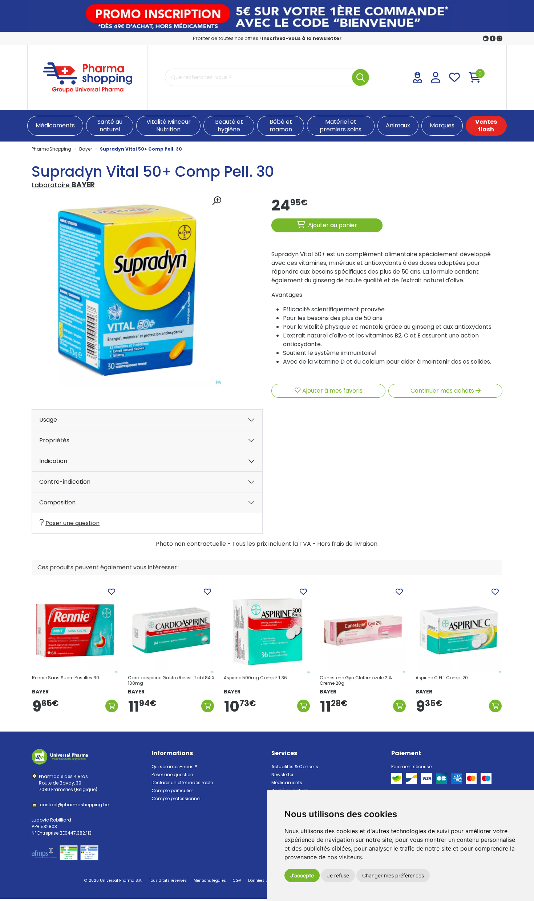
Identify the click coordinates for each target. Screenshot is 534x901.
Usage (48, 419)
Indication (53, 461)
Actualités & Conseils (294, 766)
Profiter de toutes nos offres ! (267, 38)
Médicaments (286, 782)
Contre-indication (64, 482)
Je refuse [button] (338, 875)
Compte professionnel (176, 798)
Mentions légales (210, 880)
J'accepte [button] (302, 875)
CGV (237, 880)
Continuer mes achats (443, 390)
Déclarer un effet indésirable (182, 782)
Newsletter (282, 774)
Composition (57, 502)
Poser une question (72, 523)
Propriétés (54, 440)
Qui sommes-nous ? (174, 766)
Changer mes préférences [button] (393, 875)
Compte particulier (172, 790)
